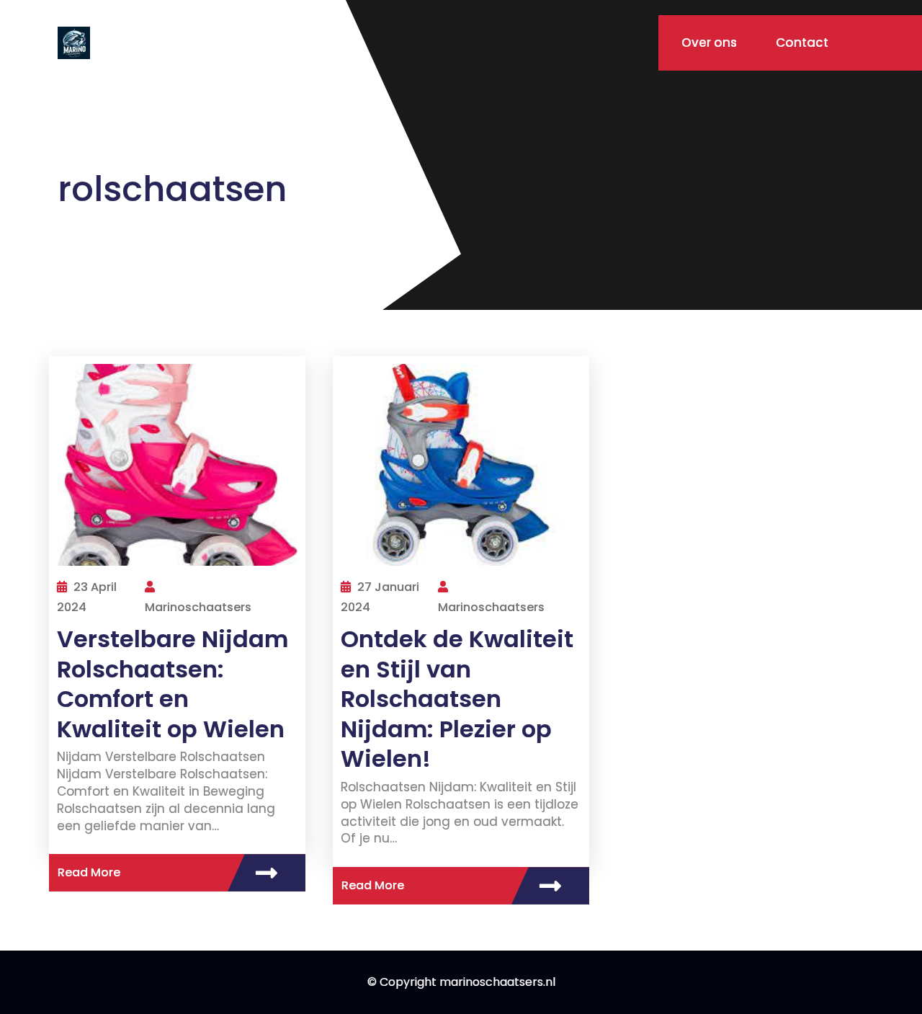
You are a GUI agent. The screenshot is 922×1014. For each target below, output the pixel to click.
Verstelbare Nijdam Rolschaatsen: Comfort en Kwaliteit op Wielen (172, 684)
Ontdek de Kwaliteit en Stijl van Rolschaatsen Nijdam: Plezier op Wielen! (457, 699)
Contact (802, 42)
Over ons (709, 42)
